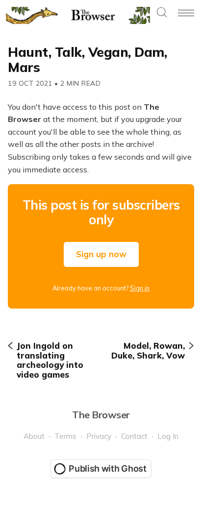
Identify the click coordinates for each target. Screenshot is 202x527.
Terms (65, 436)
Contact (134, 436)
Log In (167, 436)
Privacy (98, 436)
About (34, 436)
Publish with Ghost (108, 468)
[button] (162, 13)
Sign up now (101, 254)
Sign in (140, 288)
